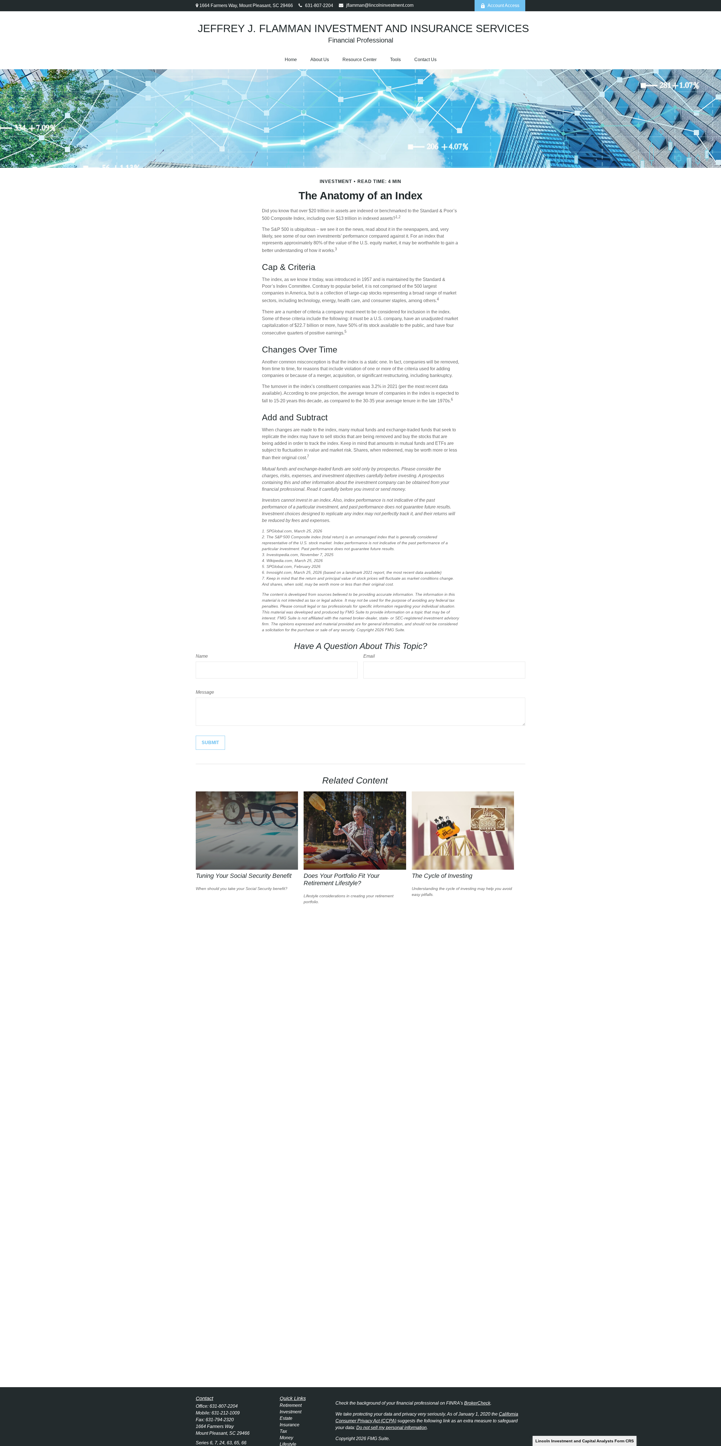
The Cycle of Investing (442, 875)
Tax (283, 1431)
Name (202, 656)
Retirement (291, 1405)
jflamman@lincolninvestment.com (379, 5)
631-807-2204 (319, 5)
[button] (291, 60)
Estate (286, 1418)
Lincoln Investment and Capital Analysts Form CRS (584, 1441)
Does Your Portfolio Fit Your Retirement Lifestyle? (341, 879)
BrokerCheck (477, 1403)
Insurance (289, 1424)
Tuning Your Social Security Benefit (243, 875)
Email (369, 656)
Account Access (503, 5)
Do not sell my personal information (391, 1427)
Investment (290, 1411)
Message (205, 692)
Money (286, 1437)
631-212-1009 (226, 1413)
